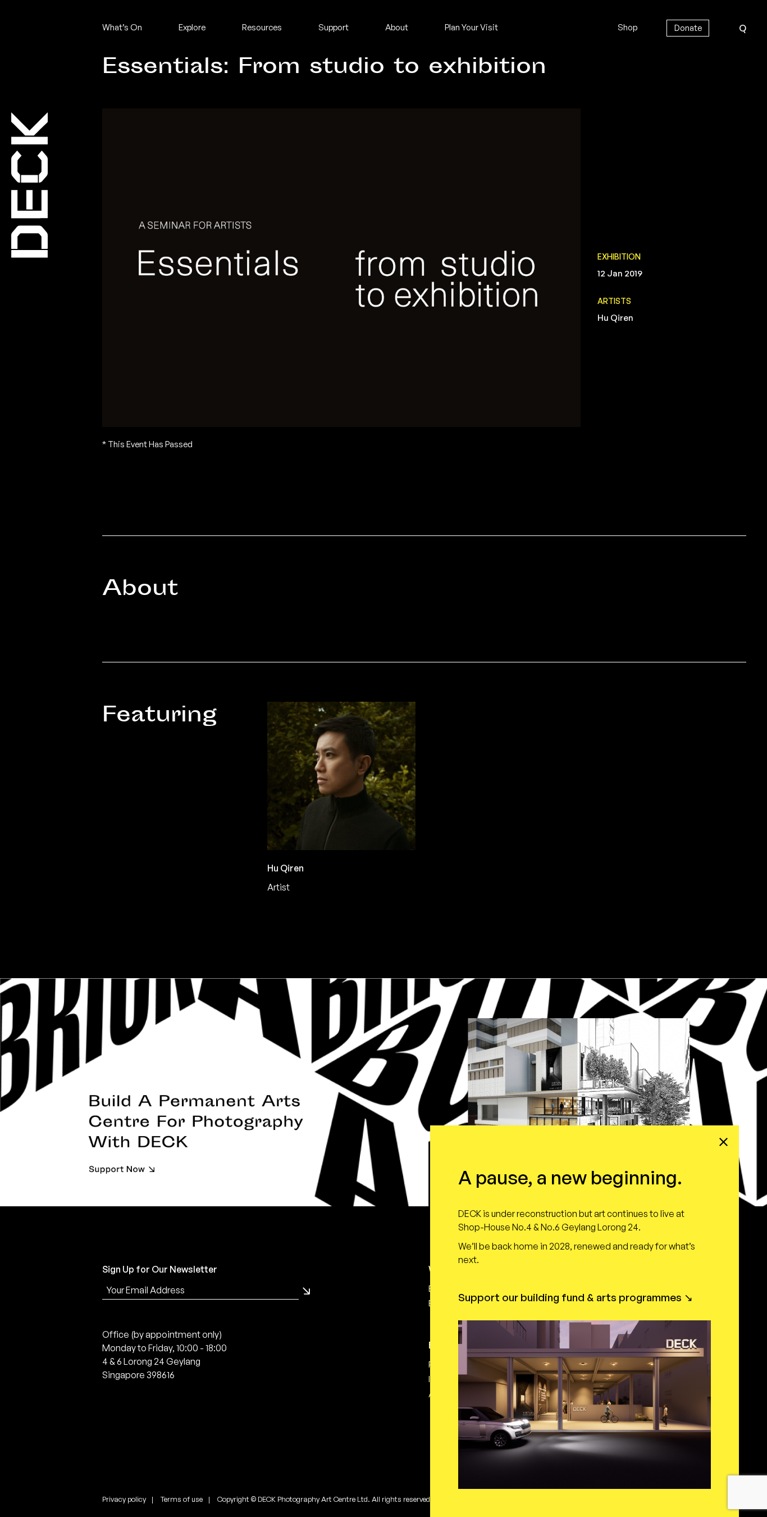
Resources (262, 27)
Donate (688, 27)
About (396, 27)
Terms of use (182, 1499)
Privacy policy (124, 1499)
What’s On (122, 27)
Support (333, 27)
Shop (627, 27)
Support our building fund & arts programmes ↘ (575, 1297)
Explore (192, 27)
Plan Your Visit (471, 27)
